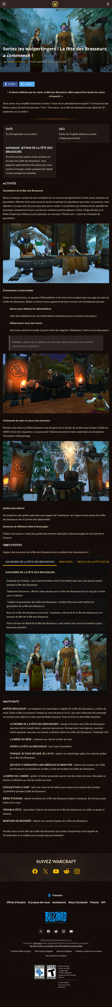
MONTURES (66, 562)
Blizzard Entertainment (19, 61)
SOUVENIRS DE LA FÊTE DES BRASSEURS (29, 562)
